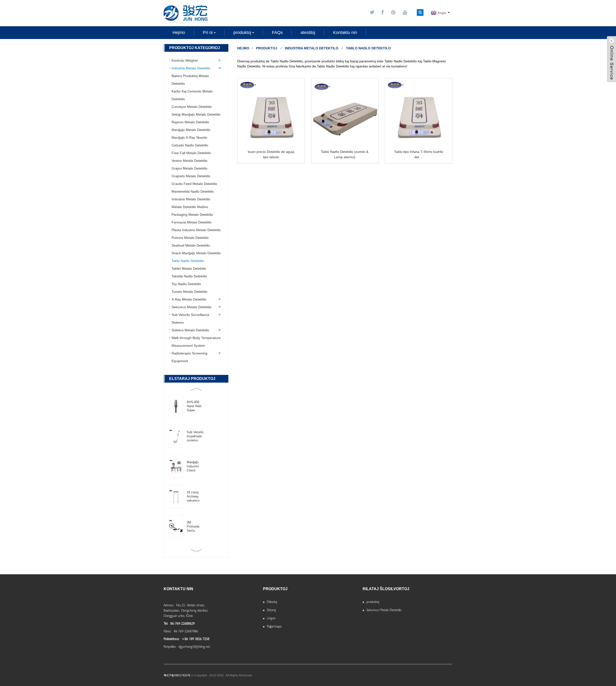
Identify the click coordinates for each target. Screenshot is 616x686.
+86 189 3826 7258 (195, 639)
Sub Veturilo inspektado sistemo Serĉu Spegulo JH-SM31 (195, 436)
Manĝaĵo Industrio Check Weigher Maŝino (193, 466)
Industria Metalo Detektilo (311, 48)
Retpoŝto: (170, 646)
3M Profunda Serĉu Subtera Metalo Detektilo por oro (195, 527)
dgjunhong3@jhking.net (194, 646)
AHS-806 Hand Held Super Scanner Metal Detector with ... (194, 406)
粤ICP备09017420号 (177, 675)
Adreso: (169, 605)
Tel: (166, 623)
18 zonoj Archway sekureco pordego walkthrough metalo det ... (195, 496)
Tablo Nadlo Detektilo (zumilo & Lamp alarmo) (344, 154)
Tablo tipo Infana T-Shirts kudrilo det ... (418, 154)
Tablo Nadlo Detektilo (368, 48)
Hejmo (243, 48)
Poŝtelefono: (172, 639)
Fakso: (168, 631)
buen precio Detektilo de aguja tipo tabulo (271, 154)
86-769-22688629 (182, 623)
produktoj (266, 48)
